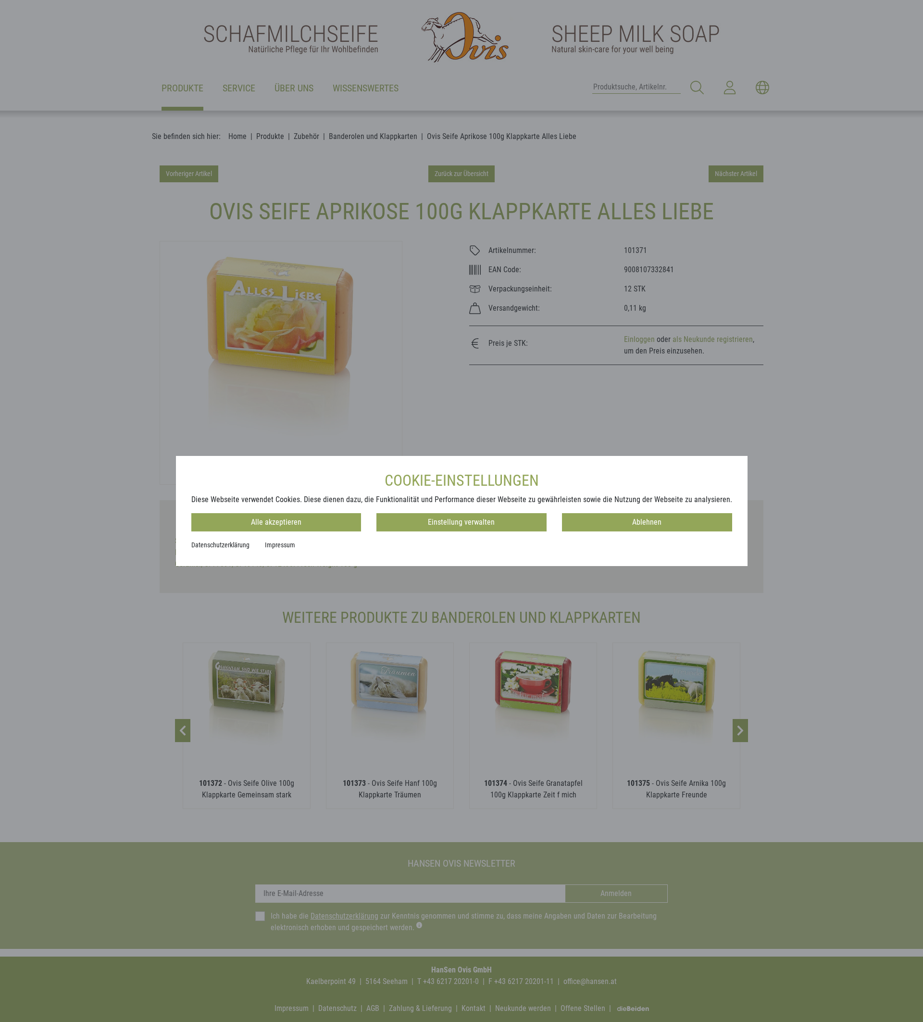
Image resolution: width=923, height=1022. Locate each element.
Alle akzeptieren (276, 522)
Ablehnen (646, 522)
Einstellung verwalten (461, 522)
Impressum (280, 545)
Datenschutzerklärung (220, 545)
